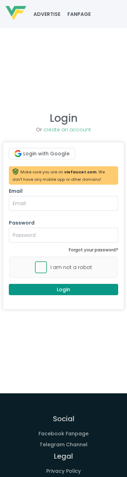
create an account (67, 129)
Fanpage (79, 14)
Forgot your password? (93, 250)
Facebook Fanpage (63, 433)
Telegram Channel (63, 444)
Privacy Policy (63, 471)
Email (16, 191)
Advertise (47, 14)
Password (22, 222)
